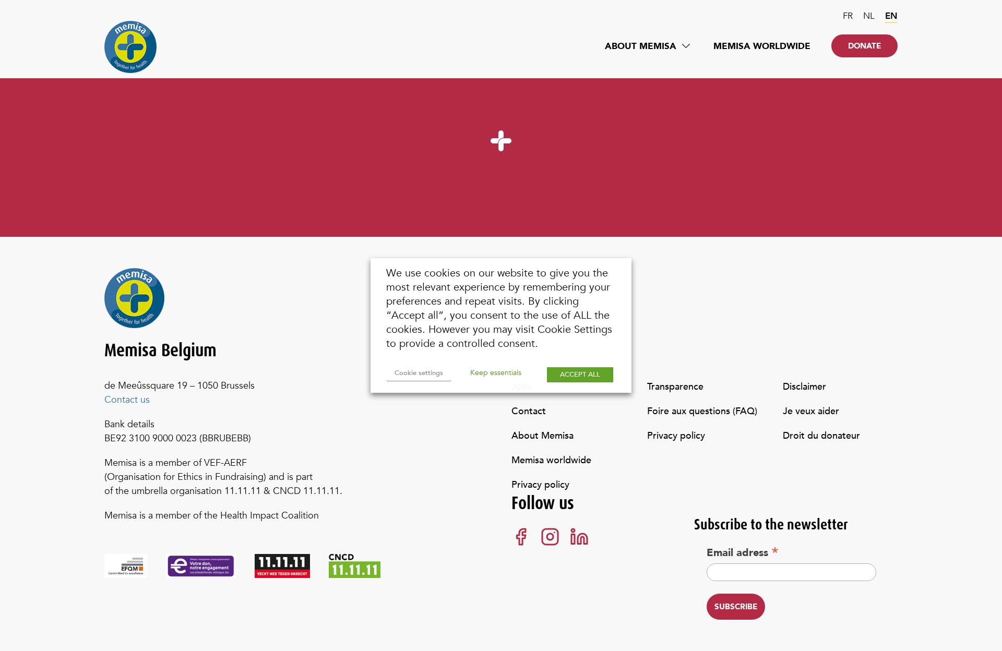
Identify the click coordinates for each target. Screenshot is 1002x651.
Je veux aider (811, 411)
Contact (528, 411)
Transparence (675, 386)
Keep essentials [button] (495, 373)
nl (869, 16)
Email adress (743, 552)
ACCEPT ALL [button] (580, 374)
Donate (864, 46)
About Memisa (640, 46)
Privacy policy (540, 484)
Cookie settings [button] (419, 373)
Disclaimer (804, 386)
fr (848, 16)
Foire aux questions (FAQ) (702, 411)
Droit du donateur (821, 435)
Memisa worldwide (761, 46)
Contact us (127, 399)
